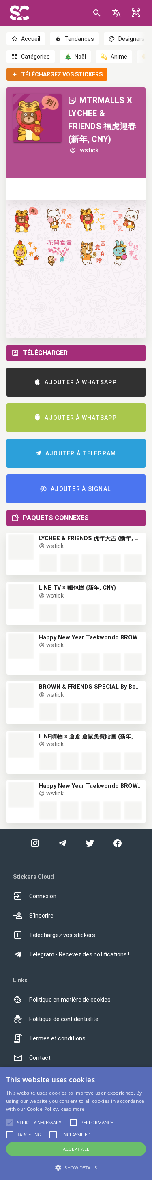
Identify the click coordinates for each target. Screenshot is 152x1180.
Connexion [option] (42, 896)
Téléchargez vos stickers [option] (62, 935)
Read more (72, 1109)
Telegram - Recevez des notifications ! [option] (79, 954)
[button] (116, 13)
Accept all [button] (76, 1149)
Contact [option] (40, 1058)
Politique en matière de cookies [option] (70, 999)
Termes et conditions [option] (57, 1038)
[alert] (76, 1123)
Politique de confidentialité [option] (63, 1019)
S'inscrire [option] (41, 915)
